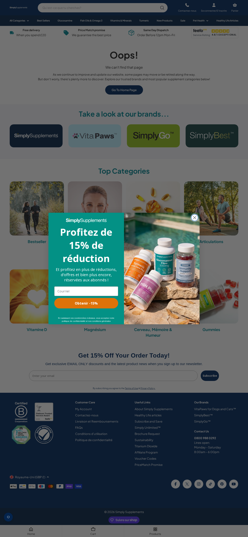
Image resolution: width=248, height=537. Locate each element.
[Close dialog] (194, 217)
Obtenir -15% (86, 303)
